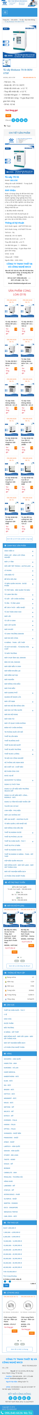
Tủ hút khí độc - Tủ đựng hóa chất (16, 648)
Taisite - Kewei (9, 1159)
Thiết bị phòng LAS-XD (13, 837)
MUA (8, 115)
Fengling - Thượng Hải (13, 1177)
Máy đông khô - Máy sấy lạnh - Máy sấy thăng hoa (19, 866)
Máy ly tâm (9, 562)
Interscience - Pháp (12, 1194)
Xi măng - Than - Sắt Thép (14, 642)
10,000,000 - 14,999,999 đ (12, 1241)
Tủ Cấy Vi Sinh (10, 621)
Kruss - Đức (8, 1103)
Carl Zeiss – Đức (10, 1216)
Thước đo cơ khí (11, 806)
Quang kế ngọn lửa (12, 697)
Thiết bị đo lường (11, 754)
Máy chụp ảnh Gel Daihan (15, 658)
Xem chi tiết (12, 316)
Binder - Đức (9, 1090)
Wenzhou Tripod (11, 1212)
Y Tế (5, 1014)
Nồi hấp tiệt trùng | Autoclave (17, 566)
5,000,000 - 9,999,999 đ (11, 1237)
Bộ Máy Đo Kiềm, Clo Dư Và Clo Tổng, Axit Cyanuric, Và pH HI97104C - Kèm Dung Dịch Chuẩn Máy (10, 936)
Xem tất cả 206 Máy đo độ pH (19, 966)
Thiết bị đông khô (11, 741)
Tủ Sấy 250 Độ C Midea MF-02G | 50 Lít (11, 363)
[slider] (5, 1281)
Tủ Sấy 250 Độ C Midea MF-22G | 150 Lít (11, 324)
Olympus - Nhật (10, 1199)
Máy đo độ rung (11, 714)
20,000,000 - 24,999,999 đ (12, 1250)
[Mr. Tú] (19, 892)
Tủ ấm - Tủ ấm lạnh (12, 603)
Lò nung (7, 570)
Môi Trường (9, 1028)
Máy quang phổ (10, 693)
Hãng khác (8, 1181)
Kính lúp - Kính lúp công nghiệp (14, 556)
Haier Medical (9, 1072)
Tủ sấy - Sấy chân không (14, 599)
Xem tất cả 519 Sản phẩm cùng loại (19, 539)
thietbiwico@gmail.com (18, 1378)
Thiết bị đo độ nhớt (12, 745)
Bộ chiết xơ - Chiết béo (13, 767)
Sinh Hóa (7, 1019)
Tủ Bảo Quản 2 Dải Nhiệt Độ (15, 824)
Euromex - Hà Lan (11, 1068)
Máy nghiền (9, 679)
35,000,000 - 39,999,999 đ (12, 1263)
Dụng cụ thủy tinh (12, 784)
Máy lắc (7, 616)
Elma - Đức (8, 1081)
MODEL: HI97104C (11, 945)
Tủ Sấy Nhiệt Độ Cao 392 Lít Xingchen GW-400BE (11, 441)
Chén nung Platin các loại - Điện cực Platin (10, 1319)
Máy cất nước (10, 625)
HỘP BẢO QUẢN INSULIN (13, 861)
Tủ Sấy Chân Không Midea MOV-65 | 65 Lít (11, 403)
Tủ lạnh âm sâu (10, 594)
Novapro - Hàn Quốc (12, 1059)
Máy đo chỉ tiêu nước (13, 710)
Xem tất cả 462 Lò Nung (19, 1349)
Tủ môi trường (10, 653)
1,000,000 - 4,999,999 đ (11, 1232)
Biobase (7, 1168)
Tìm (6, 1285)
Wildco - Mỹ (9, 1111)
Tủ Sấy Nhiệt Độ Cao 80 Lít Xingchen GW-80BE (27, 481)
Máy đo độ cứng (11, 638)
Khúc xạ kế (8, 776)
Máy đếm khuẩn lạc (12, 671)
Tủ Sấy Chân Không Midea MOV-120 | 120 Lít (26, 362)
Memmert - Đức (10, 1098)
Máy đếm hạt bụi (11, 675)
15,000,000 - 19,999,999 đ (12, 1245)
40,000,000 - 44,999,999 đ (12, 1267)
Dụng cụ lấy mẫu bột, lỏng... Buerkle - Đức (16, 796)
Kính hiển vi (9, 551)
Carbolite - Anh (10, 1173)
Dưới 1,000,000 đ (9, 1228)
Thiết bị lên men (11, 736)
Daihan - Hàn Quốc (11, 1151)
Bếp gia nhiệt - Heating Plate (16, 819)
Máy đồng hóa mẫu (12, 684)
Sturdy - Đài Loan (11, 1155)
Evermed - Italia (10, 1120)
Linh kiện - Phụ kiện (12, 810)
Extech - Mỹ (8, 1116)
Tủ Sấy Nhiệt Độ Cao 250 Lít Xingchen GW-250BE (27, 441)
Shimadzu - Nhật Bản (12, 1133)
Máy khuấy (8, 629)
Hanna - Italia (9, 1124)
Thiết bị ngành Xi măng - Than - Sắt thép (18, 855)
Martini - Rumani (11, 1203)
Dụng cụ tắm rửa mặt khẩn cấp (17, 802)
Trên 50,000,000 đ (9, 1272)
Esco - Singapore (11, 1207)
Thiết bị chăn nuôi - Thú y (14, 841)
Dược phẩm (8, 1023)
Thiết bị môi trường (12, 749)
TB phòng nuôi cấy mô (13, 732)
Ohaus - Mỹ (8, 1164)
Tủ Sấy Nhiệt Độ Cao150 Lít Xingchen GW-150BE (11, 481)
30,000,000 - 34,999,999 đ (12, 1259)
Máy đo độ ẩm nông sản (14, 706)
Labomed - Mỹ (9, 1186)
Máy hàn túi (9, 719)
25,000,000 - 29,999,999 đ (12, 1254)
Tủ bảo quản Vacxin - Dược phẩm (15, 584)
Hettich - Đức (9, 1094)
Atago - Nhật (9, 1142)
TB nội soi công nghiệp (14, 758)
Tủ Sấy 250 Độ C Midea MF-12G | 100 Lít (27, 324)
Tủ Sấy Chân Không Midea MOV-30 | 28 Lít (27, 403)
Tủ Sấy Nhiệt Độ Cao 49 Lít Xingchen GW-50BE (11, 520)
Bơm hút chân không (13, 728)
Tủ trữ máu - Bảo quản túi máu (17, 590)
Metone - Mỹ (9, 1107)
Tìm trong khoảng (10, 1276)
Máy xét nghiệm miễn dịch (15, 871)
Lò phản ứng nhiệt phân (14, 876)
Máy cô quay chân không (15, 723)
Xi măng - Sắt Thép (11, 1032)
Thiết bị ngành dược (13, 832)
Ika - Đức (7, 1085)
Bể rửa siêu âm (10, 579)
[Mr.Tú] (20, 898)
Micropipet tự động (12, 780)
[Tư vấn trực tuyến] (19, 887)
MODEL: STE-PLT (10, 1324)
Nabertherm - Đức (11, 1076)
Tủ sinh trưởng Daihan (14, 634)
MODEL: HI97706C (27, 939)
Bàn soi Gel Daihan (12, 662)
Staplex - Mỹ (9, 1190)
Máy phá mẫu (9, 688)
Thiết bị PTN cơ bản (12, 845)
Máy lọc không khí (12, 815)
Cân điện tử (9, 575)
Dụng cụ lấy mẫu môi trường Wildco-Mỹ (16, 790)
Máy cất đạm (9, 701)
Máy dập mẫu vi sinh (12, 666)
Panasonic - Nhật (11, 1138)
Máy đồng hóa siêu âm (13, 828)
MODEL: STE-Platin (25, 1325)
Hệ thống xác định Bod (14, 762)
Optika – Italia (9, 1129)
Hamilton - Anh (10, 1063)
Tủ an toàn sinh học (13, 612)
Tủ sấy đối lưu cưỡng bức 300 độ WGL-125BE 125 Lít (26, 520)
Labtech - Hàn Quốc (12, 1146)
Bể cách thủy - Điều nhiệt (14, 607)
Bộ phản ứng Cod (11, 771)
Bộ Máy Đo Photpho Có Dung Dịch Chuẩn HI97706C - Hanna (27, 933)
